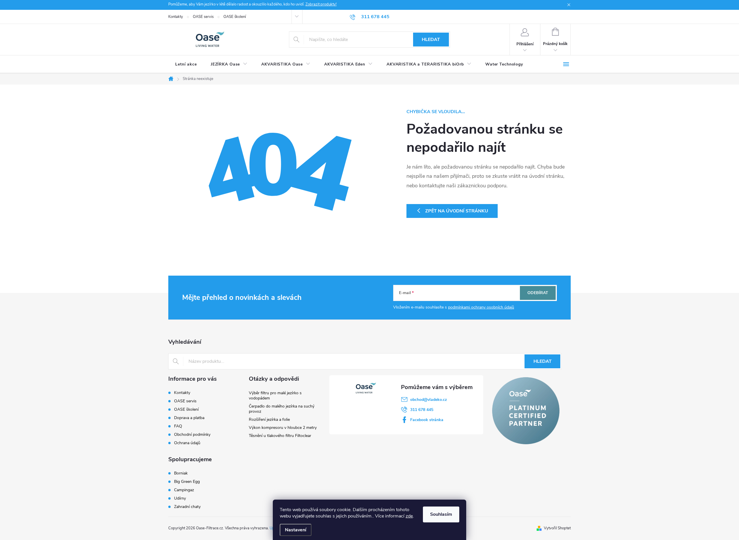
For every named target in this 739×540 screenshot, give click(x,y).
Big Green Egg (187, 481)
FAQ (178, 426)
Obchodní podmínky (192, 434)
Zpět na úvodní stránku (456, 211)
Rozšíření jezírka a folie (269, 419)
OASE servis (203, 16)
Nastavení (295, 530)
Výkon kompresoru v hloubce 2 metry (283, 427)
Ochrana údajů (187, 443)
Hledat (431, 39)
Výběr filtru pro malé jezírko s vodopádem (275, 395)
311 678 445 (421, 409)
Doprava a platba (189, 418)
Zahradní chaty (187, 507)
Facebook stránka (426, 420)
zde (409, 516)
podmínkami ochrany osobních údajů (481, 307)
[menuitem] (186, 64)
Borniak (181, 473)
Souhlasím (441, 514)
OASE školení (234, 16)
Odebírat (537, 293)
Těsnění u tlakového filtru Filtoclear (280, 435)
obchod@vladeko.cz (428, 399)
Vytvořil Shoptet (557, 528)
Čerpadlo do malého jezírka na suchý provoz (281, 408)
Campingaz (184, 490)
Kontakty (175, 16)
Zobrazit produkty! (321, 4)
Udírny (180, 498)
